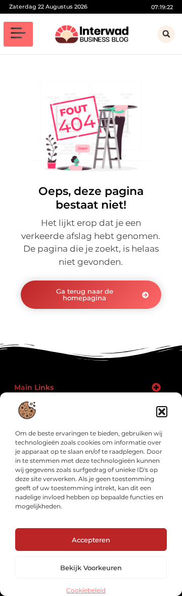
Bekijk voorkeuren (91, 568)
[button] (162, 412)
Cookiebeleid (86, 590)
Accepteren (91, 540)
